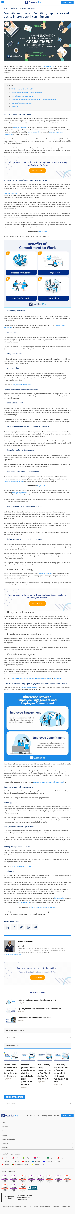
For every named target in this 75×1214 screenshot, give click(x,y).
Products (5, 1127)
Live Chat (56, 1116)
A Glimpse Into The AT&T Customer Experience (34, 1017)
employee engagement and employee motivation (49, 782)
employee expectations (19, 493)
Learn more (37, 977)
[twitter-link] (31, 1116)
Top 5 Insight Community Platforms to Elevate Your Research (39, 1009)
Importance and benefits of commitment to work (27, 92)
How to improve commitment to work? (23, 96)
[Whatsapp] (28, 927)
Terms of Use (55, 1206)
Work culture (42, 231)
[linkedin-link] (34, 1116)
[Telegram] (35, 927)
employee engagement (29, 687)
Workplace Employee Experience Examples (42, 907)
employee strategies (45, 574)
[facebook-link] (27, 1116)
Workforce (14, 8)
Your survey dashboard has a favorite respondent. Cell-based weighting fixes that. (61, 1073)
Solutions (5, 1143)
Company (5, 1147)
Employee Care (58, 678)
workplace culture (24, 902)
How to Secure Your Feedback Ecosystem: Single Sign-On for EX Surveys (10, 1070)
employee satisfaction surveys (14, 481)
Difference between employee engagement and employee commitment (34, 99)
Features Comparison (9, 1139)
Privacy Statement (45, 1206)
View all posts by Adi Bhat (13, 955)
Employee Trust (42, 486)
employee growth (49, 66)
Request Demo (37, 171)
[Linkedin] (7, 927)
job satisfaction (59, 898)
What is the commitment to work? (22, 89)
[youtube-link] (38, 1116)
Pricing (4, 1135)
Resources (5, 1131)
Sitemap (36, 1206)
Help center (48, 1116)
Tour (3, 1123)
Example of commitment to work (22, 103)
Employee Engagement (27, 8)
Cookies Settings (66, 1206)
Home (5, 8)
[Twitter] (21, 927)
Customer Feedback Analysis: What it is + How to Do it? (37, 1000)
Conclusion (15, 107)
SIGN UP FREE (67, 2)
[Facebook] (14, 927)
